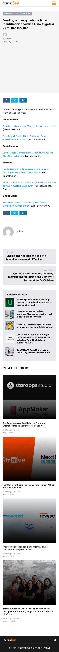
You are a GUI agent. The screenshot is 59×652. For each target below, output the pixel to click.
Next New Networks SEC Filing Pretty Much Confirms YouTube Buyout (25, 204)
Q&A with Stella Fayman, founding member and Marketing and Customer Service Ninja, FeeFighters (31, 277)
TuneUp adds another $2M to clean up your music (29, 126)
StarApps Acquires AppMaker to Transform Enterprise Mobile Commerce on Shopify (24, 424)
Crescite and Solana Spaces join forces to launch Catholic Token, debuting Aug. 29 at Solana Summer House (34, 338)
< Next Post (9, 252)
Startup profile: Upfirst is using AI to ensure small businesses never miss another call (34, 302)
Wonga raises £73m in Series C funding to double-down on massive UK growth (29, 184)
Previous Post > (48, 270)
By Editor (7, 38)
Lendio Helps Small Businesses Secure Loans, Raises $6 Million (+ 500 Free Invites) (26, 171)
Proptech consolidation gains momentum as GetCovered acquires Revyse (25, 548)
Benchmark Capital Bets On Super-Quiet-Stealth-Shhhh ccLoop (25, 138)
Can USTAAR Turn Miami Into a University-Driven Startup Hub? (33, 351)
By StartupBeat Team (12, 430)
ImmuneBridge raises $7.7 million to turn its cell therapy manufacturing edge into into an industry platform (28, 611)
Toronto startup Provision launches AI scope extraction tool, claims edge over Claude (34, 314)
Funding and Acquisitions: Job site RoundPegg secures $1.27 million (25, 257)
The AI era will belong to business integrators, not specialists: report (35, 326)
